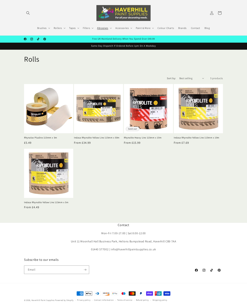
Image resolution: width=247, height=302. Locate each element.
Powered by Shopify (64, 300)
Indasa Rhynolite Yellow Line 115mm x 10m (196, 137)
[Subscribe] (85, 269)
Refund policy (142, 300)
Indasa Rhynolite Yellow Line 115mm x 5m (46, 202)
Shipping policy (159, 300)
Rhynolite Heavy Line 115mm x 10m (142, 137)
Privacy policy (83, 300)
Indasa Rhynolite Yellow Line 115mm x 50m (97, 137)
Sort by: (171, 78)
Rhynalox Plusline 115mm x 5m (40, 137)
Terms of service (124, 300)
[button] (28, 13)
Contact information (104, 300)
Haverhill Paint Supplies (43, 300)
